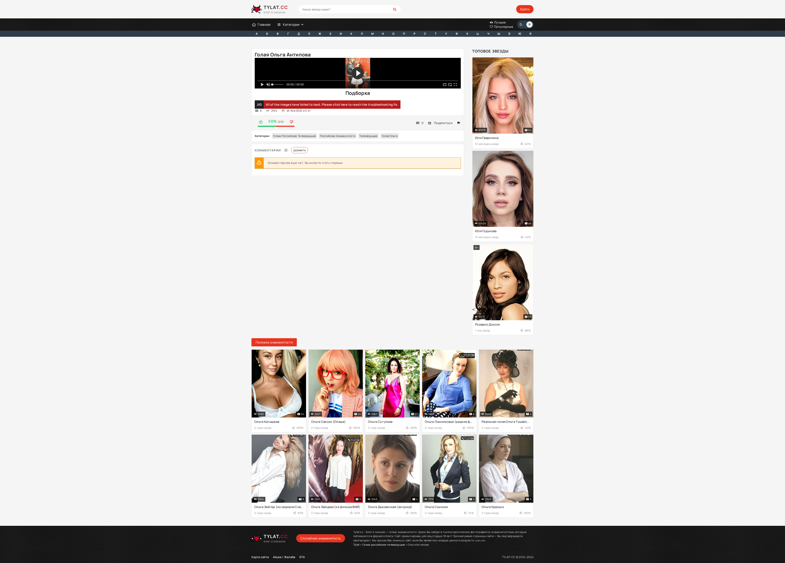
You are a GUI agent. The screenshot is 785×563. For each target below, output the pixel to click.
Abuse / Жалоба (284, 557)
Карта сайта (260, 557)
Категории (291, 24)
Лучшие (499, 22)
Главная (264, 24)
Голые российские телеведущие (294, 136)
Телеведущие (368, 136)
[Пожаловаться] (458, 123)
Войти (524, 9)
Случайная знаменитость (320, 538)
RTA (302, 557)
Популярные (503, 27)
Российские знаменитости (337, 136)
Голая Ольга (389, 136)
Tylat (356, 544)
